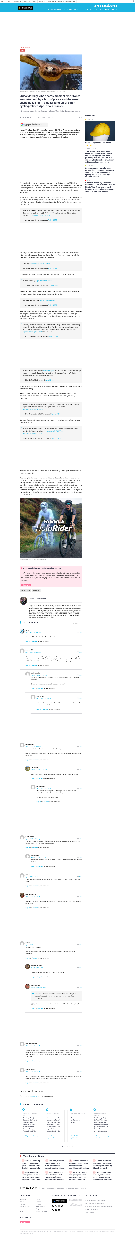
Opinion (38, 1202)
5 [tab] (69, 1146)
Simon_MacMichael (38, 598)
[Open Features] (87, 9)
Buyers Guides (25, 1206)
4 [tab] (67, 1146)
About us (23, 1199)
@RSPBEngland (49, 370)
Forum (38, 1199)
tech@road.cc (99, 1203)
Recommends (40, 1206)
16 (81, 117)
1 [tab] (62, 1146)
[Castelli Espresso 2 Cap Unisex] (100, 131)
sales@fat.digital (106, 1206)
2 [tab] (64, 1146)
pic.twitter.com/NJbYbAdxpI (32, 433)
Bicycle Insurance (41, 1211)
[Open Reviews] (62, 9)
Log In (27, 641)
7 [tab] (72, 1146)
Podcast (38, 1204)
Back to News (25, 47)
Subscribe (26, 585)
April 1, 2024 (52, 220)
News (22, 1202)
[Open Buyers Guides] (77, 9)
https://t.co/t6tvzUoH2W (44, 281)
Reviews (22, 1204)
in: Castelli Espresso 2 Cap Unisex (52, 1137)
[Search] (2, 1)
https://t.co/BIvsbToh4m (48, 300)
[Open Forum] (96, 9)
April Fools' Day (25, 590)
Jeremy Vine (36, 590)
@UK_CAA (38, 332)
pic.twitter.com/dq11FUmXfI (40, 263)
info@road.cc (101, 1200)
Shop (37, 1209)
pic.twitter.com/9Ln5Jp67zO (41, 215)
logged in (33, 1096)
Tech (21, 1211)
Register (35, 641)
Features (23, 1209)
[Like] (78, 632)
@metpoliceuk (28, 332)
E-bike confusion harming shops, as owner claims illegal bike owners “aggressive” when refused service (31, 1177)
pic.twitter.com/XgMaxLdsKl (33, 409)
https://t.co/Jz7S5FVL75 (55, 431)
